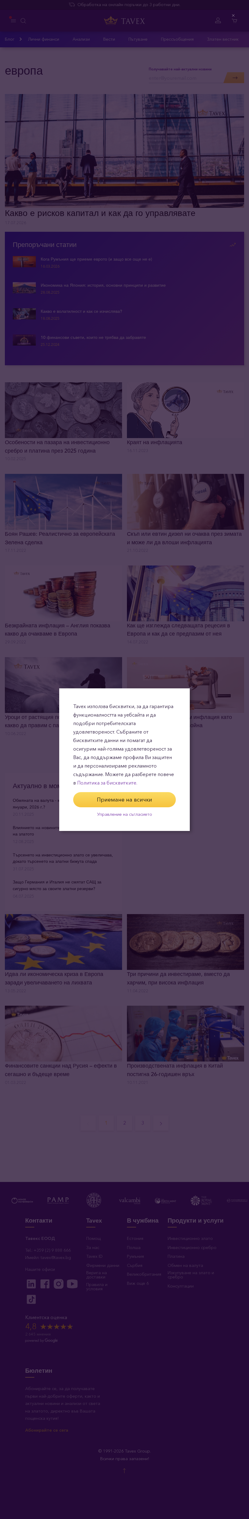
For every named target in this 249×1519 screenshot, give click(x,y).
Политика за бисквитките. (107, 783)
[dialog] (124, 759)
